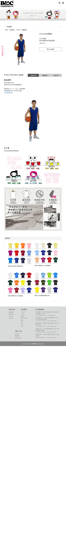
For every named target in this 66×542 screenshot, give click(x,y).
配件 (22, 322)
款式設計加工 (18, 338)
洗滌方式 (56, 75)
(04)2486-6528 (41, 332)
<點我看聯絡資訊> (8, 92)
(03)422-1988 (41, 326)
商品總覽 (9, 26)
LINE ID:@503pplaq (52, 320)
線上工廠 (11, 316)
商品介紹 (33, 75)
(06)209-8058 (41, 337)
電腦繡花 (17, 335)
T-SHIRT (23, 312)
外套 (22, 326)
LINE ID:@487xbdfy (52, 326)
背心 (22, 324)
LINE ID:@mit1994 (51, 332)
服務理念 (11, 312)
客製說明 (44, 75)
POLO (22, 314)
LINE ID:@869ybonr (52, 337)
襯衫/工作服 (24, 318)
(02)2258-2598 (41, 315)
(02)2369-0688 (41, 320)
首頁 (6, 30)
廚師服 (22, 316)
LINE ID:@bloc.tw (51, 315)
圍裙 (22, 320)
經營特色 (11, 314)
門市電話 (2, 52)
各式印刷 (17, 333)
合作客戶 (11, 318)
